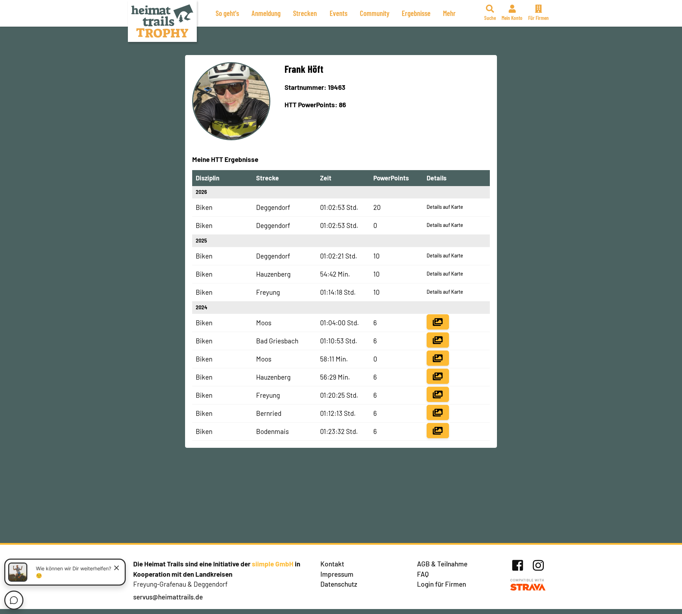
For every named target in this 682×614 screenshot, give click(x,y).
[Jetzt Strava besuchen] (528, 585)
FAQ (423, 574)
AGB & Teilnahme (442, 564)
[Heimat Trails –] (162, 21)
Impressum (336, 574)
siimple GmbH (272, 564)
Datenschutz (338, 584)
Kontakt (332, 564)
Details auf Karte (445, 207)
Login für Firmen (441, 584)
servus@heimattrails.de (168, 597)
